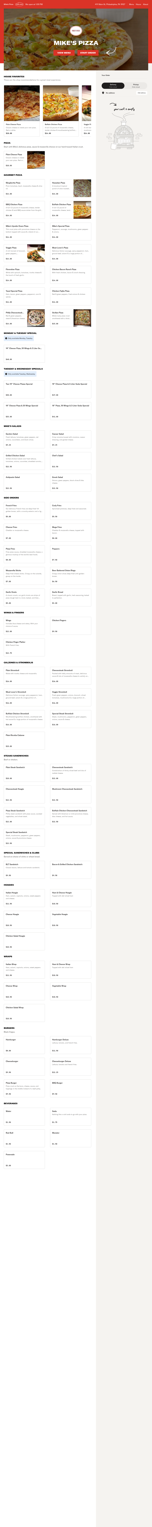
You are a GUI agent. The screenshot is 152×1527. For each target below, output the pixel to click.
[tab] (113, 86)
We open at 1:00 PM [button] (34, 4)
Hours (138, 4)
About (145, 4)
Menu (131, 4)
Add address (142, 93)
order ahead (19, 4)
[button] (24, 160)
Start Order (88, 53)
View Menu (64, 53)
